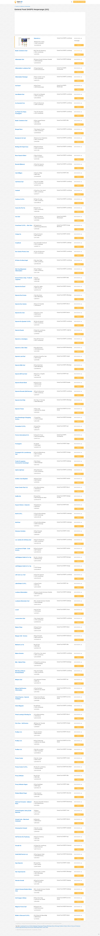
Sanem (44, 927)
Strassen (73, 926)
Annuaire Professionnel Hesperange (29, 923)
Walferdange (36, 927)
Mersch (69, 926)
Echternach (77, 926)
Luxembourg (18, 923)
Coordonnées (35, 929)
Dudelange (35, 926)
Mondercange (18, 927)
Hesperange (40, 926)
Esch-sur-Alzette (29, 926)
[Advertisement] (50, 23)
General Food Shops (57, 923)
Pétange (44, 926)
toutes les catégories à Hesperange (23, 6)
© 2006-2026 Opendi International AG (23, 929)
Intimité (39, 929)
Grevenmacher (30, 927)
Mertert (40, 927)
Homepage (76, 40)
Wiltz (47, 927)
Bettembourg (24, 927)
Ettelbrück (62, 926)
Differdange (49, 926)
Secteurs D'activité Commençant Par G (44, 923)
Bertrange (57, 926)
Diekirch (66, 926)
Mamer (53, 926)
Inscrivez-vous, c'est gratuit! (79, 1)
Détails (78, 45)
